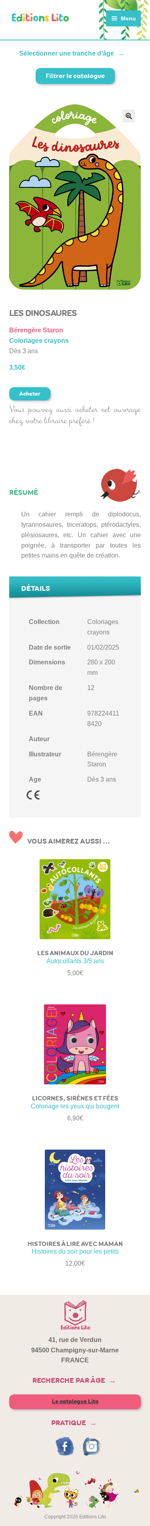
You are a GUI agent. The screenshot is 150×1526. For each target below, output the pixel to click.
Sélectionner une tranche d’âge (66, 53)
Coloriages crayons (39, 340)
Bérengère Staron (36, 330)
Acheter (29, 394)
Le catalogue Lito (75, 1401)
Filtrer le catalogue (75, 76)
